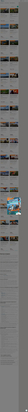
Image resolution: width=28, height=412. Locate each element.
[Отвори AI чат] (26, 410)
